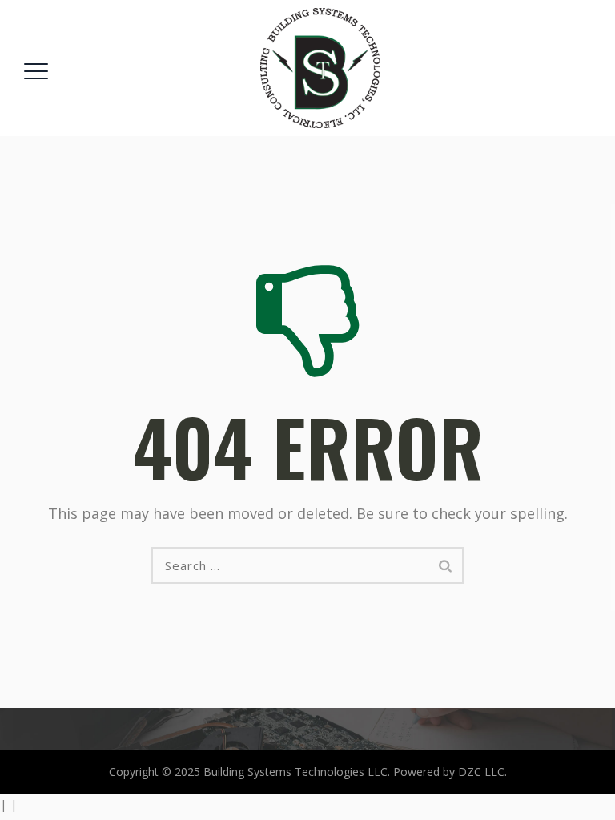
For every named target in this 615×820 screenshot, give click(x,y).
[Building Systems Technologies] (320, 68)
